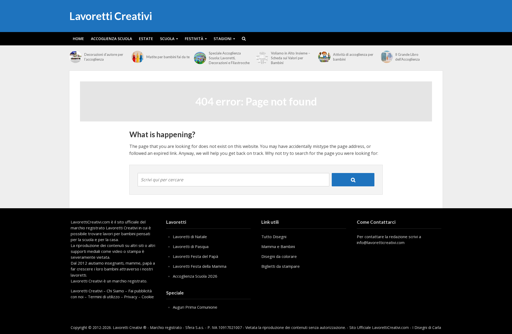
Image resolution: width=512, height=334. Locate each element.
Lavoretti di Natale (190, 236)
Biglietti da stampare (280, 266)
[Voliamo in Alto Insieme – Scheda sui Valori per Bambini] (262, 58)
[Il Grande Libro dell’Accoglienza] (387, 57)
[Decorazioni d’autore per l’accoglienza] (75, 57)
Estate (146, 38)
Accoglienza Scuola (111, 38)
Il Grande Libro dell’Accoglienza (407, 56)
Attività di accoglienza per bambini (353, 56)
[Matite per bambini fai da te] (137, 57)
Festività (194, 38)
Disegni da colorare (279, 256)
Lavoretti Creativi (110, 16)
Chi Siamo (115, 290)
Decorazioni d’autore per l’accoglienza (103, 56)
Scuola (167, 38)
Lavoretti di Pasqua (191, 246)
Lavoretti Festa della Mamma (199, 266)
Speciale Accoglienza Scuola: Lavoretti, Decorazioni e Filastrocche (229, 58)
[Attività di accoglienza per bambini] (324, 57)
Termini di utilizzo (104, 296)
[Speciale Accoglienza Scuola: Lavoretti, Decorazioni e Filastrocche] (200, 58)
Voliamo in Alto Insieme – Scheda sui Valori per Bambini (290, 58)
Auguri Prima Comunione (195, 307)
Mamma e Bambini (278, 246)
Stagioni (222, 38)
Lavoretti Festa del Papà (195, 256)
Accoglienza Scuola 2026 (195, 276)
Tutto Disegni (273, 236)
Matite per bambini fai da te (168, 57)
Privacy (130, 296)
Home (78, 38)
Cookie (148, 296)
